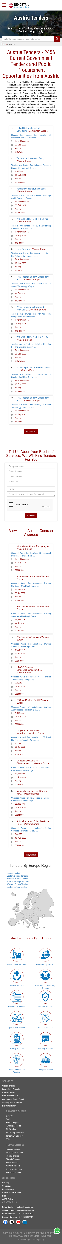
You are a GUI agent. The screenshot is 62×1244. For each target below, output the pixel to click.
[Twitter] (11, 1222)
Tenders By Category (14, 1135)
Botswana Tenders (13, 1172)
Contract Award (8, 1092)
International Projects (11, 1089)
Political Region (12, 1122)
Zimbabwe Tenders (14, 1169)
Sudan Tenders (12, 1162)
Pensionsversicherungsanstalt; (31, 188)
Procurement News (10, 1095)
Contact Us (6, 1185)
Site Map (5, 1182)
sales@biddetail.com (25, 1207)
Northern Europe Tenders (17, 878)
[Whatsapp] (57, 1231)
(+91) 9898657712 (25, 1217)
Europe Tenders (13, 872)
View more (31, 431)
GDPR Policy (7, 1199)
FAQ (7, 1139)
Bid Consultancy (9, 1105)
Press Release (8, 1189)
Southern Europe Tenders (18, 881)
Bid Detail (46, 1236)
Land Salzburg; (24, 249)
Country (9, 1115)
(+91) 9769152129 (25, 1213)
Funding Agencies (13, 1125)
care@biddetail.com (25, 1210)
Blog (4, 1195)
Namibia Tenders (13, 1165)
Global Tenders (8, 1085)
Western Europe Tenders (17, 884)
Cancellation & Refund (11, 1192)
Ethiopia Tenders (13, 1159)
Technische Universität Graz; (30, 158)
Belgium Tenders (13, 1149)
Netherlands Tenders (14, 1152)
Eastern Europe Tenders (17, 875)
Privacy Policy (38, 1239)
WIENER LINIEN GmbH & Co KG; (32, 218)
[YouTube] (18, 1222)
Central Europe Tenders (17, 886)
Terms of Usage (24, 1239)
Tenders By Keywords (15, 1132)
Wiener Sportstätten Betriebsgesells (34, 367)
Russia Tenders (12, 1155)
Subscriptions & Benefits (12, 1102)
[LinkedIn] (24, 1222)
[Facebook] (5, 1222)
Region (9, 1119)
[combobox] (31, 476)
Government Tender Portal (13, 1099)
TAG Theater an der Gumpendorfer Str (33, 278)
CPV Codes (11, 1129)
